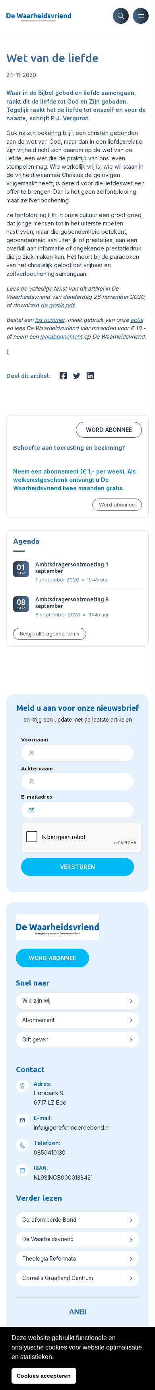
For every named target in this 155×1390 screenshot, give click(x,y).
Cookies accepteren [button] (44, 1376)
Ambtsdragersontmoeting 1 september (71, 567)
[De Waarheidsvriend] (38, 16)
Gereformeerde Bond (49, 1220)
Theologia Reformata (49, 1258)
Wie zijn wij (36, 1000)
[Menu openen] (141, 16)
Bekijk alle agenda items (49, 634)
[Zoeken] (121, 16)
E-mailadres (36, 796)
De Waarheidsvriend (48, 1239)
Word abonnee (109, 429)
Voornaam (34, 739)
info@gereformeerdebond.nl (72, 1127)
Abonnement (38, 1020)
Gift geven (35, 1039)
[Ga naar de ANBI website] (78, 1311)
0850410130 (50, 1152)
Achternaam (37, 768)
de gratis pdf (57, 305)
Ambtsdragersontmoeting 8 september (71, 602)
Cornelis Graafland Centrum (57, 1278)
